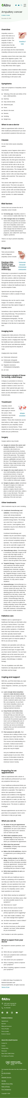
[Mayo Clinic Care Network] (14, 1063)
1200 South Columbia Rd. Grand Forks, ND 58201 (10, 1004)
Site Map (3, 1080)
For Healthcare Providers (7, 1056)
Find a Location (5, 1031)
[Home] (16, 5)
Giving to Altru (4, 1048)
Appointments (4, 1021)
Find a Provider (5, 1028)
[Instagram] (12, 1013)
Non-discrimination (6, 1073)
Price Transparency (6, 1089)
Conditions (5, 15)
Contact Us (4, 1043)
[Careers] (19, 5)
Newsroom (4, 1051)
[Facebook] (2, 1013)
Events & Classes (5, 1034)
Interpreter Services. (6, 1077)
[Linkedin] (7, 1013)
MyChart (3, 1023)
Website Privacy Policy (7, 1083)
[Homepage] (5, 1000)
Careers (3, 1045)
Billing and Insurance (6, 1026)
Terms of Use (5, 987)
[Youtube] (17, 1013)
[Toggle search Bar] (21, 5)
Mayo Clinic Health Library (7, 1053)
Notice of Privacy (5, 1086)
